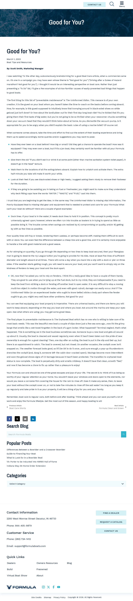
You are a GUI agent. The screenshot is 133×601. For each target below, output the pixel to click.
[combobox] (66, 484)
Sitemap (47, 597)
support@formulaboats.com (30, 546)
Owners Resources (47, 563)
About (39, 575)
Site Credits (36, 597)
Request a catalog (111, 522)
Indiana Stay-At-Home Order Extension (26, 466)
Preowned (42, 569)
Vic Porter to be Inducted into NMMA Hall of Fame (32, 461)
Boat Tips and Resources (19, 62)
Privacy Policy (59, 597)
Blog (69, 563)
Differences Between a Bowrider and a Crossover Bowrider (36, 449)
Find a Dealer (111, 513)
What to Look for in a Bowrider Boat (24, 457)
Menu (122, 6)
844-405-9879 (23, 525)
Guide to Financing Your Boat (21, 453)
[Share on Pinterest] (41, 418)
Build (10, 569)
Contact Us (111, 531)
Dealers (11, 563)
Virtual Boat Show (17, 575)
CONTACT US (94, 4)
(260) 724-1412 (23, 539)
